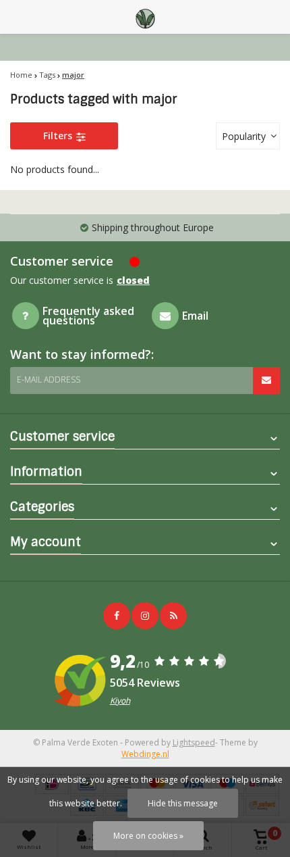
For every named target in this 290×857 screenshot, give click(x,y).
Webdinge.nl (145, 754)
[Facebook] (116, 615)
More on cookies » (148, 835)
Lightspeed (194, 742)
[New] (173, 615)
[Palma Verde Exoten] (145, 17)
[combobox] (248, 135)
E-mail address (48, 379)
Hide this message (183, 803)
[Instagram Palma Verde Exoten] (145, 615)
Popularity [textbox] (244, 136)
